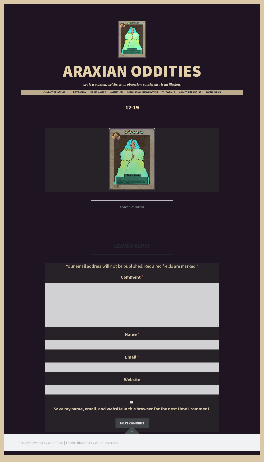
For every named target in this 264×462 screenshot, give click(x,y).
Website (132, 379)
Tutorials (168, 92)
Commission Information (142, 92)
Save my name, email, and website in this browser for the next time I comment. (132, 409)
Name (132, 334)
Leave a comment (132, 207)
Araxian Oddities (132, 71)
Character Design (54, 92)
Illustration (78, 92)
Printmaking (98, 92)
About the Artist (190, 92)
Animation (116, 92)
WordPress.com (106, 443)
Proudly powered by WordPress (41, 443)
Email (132, 357)
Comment (132, 277)
